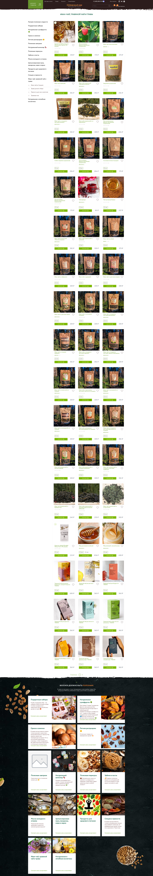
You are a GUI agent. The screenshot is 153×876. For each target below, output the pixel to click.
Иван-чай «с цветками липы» (62, 314)
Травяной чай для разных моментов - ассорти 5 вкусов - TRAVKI (62, 584)
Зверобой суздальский (109, 83)
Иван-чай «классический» (110, 44)
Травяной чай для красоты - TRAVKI (62, 622)
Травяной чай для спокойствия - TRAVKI (109, 659)
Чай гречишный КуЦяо (109, 199)
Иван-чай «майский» (60, 83)
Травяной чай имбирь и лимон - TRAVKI (63, 659)
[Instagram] (119, 1)
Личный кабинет (71, 1)
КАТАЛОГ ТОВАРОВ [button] (33, 4)
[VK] (121, 1)
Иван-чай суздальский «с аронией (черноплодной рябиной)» (86, 507)
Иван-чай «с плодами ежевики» (60, 353)
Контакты (63, 1)
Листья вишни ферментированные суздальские (84, 161)
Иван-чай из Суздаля (37, 85)
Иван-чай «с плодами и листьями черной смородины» (111, 353)
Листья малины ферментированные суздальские (84, 45)
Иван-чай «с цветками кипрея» (111, 277)
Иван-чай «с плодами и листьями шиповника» (109, 315)
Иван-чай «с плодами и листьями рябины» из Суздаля (87, 428)
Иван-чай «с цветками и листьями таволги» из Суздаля (87, 390)
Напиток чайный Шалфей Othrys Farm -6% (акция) (61, 546)
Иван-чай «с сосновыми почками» (85, 315)
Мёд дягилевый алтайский (86, 546)
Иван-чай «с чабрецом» (61, 277)
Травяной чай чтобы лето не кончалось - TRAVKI (110, 622)
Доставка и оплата (48, 1)
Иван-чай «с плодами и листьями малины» (61, 122)
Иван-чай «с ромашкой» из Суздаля (110, 390)
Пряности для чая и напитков (39, 92)
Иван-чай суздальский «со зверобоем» (86, 122)
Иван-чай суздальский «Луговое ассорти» (85, 84)
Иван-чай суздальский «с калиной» (86, 239)
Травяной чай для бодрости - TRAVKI (111, 584)
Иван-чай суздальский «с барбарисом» (61, 507)
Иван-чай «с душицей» (85, 277)
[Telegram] (124, 1)
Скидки (56, 1)
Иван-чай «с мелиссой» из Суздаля (62, 390)
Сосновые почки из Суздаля (110, 160)
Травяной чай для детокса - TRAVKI (86, 584)
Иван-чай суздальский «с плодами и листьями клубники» (110, 468)
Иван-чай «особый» (108, 239)
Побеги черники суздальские (62, 160)
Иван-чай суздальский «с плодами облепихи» (86, 468)
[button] (57, 52)
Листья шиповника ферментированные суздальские (108, 122)
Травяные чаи (35, 96)
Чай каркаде (82, 199)
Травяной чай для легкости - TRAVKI (86, 622)
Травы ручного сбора (37, 89)
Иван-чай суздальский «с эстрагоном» (110, 507)
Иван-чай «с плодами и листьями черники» (85, 353)
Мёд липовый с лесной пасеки (111, 546)
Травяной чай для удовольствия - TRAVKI (85, 659)
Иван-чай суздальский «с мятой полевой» (61, 468)
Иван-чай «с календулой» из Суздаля (62, 428)
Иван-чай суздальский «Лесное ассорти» (61, 239)
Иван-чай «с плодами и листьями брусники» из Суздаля (109, 429)
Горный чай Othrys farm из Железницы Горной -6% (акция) (61, 45)
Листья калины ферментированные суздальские (60, 200)
